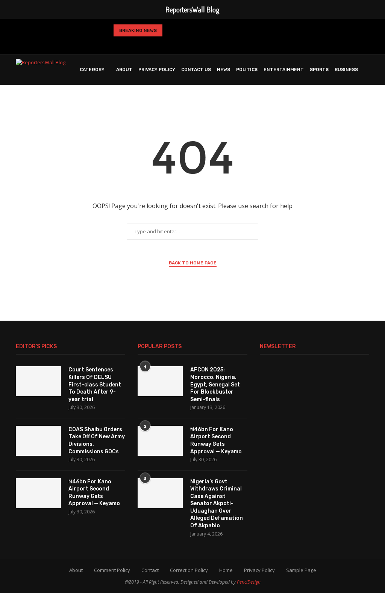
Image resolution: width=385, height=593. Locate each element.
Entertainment (284, 69)
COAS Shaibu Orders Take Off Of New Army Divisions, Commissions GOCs (96, 440)
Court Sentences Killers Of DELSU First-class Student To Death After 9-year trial (94, 384)
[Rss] (228, 43)
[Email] (215, 43)
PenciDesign (249, 582)
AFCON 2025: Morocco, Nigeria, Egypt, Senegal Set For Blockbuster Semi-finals (215, 384)
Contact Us (196, 69)
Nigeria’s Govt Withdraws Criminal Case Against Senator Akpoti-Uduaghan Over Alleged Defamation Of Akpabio (216, 503)
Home (226, 570)
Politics (247, 69)
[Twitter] (168, 43)
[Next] (183, 30)
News (223, 69)
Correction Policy (189, 570)
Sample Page (301, 570)
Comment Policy (112, 570)
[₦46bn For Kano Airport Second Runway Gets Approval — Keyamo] (38, 493)
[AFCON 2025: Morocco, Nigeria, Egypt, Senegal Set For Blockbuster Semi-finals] (160, 381)
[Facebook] (157, 43)
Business (346, 69)
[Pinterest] (191, 43)
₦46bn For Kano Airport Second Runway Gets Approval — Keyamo (94, 492)
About (124, 69)
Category (92, 69)
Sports (319, 69)
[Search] (365, 101)
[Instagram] (179, 43)
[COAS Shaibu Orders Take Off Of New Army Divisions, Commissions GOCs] (38, 441)
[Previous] (171, 30)
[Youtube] (203, 43)
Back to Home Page (193, 263)
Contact (150, 570)
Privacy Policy (156, 69)
